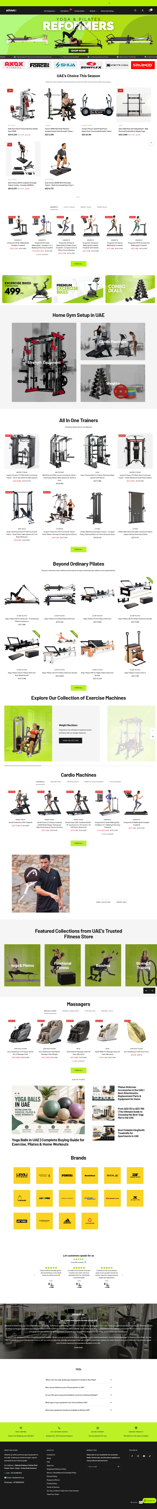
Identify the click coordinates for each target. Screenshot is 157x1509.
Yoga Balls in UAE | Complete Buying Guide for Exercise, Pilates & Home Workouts (48, 1141)
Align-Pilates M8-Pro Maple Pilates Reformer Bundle (97, 674)
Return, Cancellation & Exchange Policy (61, 1473)
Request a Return (53, 1480)
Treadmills (40, 782)
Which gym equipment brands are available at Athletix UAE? (67, 1410)
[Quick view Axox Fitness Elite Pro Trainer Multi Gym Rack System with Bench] (37, 144)
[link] (23, 113)
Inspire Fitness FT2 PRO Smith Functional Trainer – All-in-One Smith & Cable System (21, 476)
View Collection (70, 740)
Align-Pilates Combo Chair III (135, 673)
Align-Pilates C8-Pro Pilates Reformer (97, 619)
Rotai (78, 1048)
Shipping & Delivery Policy (56, 1469)
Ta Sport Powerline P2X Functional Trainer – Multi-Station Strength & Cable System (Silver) (59, 533)
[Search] (135, 10)
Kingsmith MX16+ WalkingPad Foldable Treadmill (18, 244)
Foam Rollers (90, 1011)
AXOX (97, 472)
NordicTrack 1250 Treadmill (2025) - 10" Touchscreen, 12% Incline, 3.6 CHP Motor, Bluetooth (78, 824)
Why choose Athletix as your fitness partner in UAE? (64, 1387)
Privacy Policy (52, 1483)
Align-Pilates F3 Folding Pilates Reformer (59, 619)
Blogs (49, 1458)
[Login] (143, 10)
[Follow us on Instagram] (138, 1456)
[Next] (151, 142)
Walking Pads (56, 782)
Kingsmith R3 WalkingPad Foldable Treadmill (136, 823)
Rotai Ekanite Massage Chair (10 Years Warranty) (78, 1053)
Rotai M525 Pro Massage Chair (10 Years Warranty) (107, 1053)
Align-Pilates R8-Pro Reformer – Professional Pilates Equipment (22, 620)
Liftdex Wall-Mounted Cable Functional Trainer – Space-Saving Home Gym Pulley (135, 533)
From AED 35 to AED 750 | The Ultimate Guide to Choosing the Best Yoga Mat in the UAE (131, 1113)
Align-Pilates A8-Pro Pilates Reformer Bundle (135, 619)
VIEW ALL (78, 843)
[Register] (118, 1466)
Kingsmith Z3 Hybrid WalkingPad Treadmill (115, 244)
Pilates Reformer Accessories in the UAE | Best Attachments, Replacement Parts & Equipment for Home (131, 1093)
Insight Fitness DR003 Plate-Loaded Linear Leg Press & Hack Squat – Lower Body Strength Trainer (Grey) (133, 131)
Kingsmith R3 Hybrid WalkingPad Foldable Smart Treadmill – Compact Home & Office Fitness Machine (66, 246)
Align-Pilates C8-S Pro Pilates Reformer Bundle (59, 673)
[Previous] (6, 142)
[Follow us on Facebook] (132, 1456)
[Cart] (150, 10)
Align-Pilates (22, 615)
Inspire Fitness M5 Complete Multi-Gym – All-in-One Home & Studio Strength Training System (97, 185)
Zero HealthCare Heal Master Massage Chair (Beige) (49, 1053)
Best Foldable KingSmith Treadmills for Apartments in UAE (131, 1133)
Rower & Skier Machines (94, 782)
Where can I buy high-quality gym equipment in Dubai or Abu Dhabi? (70, 1380)
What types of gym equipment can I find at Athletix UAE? (66, 1402)
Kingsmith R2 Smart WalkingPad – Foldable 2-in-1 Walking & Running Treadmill (42, 245)
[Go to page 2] (79, 197)
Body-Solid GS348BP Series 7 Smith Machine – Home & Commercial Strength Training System (134, 185)
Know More (78, 1347)
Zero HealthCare (20, 1048)
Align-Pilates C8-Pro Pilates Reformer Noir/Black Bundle (22, 674)
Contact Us (51, 1455)
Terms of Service (53, 1487)
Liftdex (97, 529)
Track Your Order (53, 1494)
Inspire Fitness (21, 472)
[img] (78, 1259)
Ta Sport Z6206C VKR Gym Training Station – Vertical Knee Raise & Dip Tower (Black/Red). (58, 131)
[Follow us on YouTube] (144, 1456)
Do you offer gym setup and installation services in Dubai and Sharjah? (71, 1395)
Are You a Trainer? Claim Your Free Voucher (63, 1491)
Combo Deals (102, 207)
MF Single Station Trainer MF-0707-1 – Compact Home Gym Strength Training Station (96, 131)
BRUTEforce (59, 472)
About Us (50, 1465)
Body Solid (22, 529)
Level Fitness (69, 207)
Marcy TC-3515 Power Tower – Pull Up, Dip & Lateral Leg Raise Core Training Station (22, 131)
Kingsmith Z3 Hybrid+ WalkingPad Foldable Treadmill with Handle (91, 245)
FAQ (48, 1462)
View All (78, 549)
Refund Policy (52, 1476)
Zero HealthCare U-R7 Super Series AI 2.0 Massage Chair (20, 1053)
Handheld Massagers (70, 1011)
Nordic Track (86, 207)
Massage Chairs (50, 1011)
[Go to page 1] (77, 197)
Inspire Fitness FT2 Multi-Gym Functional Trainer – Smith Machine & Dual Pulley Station (135, 476)
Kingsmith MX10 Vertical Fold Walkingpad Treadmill (139, 244)
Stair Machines (115, 782)
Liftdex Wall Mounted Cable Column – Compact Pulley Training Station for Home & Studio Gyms (97, 533)
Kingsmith (54, 207)
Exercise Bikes (73, 782)
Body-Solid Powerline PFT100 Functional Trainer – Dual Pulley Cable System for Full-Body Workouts (22, 534)
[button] (35, 1274)
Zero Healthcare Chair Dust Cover (136, 1052)
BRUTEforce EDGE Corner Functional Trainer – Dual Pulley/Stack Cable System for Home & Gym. (58, 185)
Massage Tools (107, 1011)
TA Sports (59, 529)
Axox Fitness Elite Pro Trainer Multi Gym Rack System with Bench (97, 476)
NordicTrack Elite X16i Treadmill (20, 822)
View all (78, 264)
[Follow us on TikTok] (150, 1456)
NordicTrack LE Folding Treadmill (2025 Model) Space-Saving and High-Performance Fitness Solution (49, 824)
